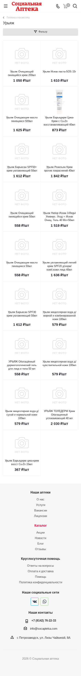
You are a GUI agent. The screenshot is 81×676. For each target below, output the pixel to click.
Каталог (40, 525)
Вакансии (40, 510)
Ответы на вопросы (40, 565)
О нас (40, 499)
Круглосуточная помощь (40, 558)
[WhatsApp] (44, 602)
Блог (40, 543)
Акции (40, 532)
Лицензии (40, 516)
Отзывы (40, 549)
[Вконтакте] (35, 602)
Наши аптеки (40, 492)
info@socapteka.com (43, 628)
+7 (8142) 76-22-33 (43, 620)
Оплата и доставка (40, 571)
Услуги (40, 505)
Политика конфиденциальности (40, 582)
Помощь (40, 576)
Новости (40, 538)
